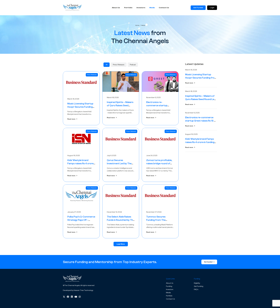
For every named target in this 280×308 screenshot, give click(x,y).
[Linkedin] (72, 297)
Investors (140, 8)
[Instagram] (80, 297)
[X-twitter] (64, 297)
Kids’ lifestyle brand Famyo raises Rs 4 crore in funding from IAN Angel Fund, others (200, 142)
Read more (71, 119)
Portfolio (128, 8)
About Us (116, 8)
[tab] (106, 64)
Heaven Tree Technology (83, 290)
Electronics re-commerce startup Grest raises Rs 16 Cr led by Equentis (201, 120)
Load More (121, 244)
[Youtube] (76, 297)
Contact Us (164, 8)
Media (152, 8)
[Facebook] (68, 297)
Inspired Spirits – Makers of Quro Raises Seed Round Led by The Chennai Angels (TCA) (200, 99)
